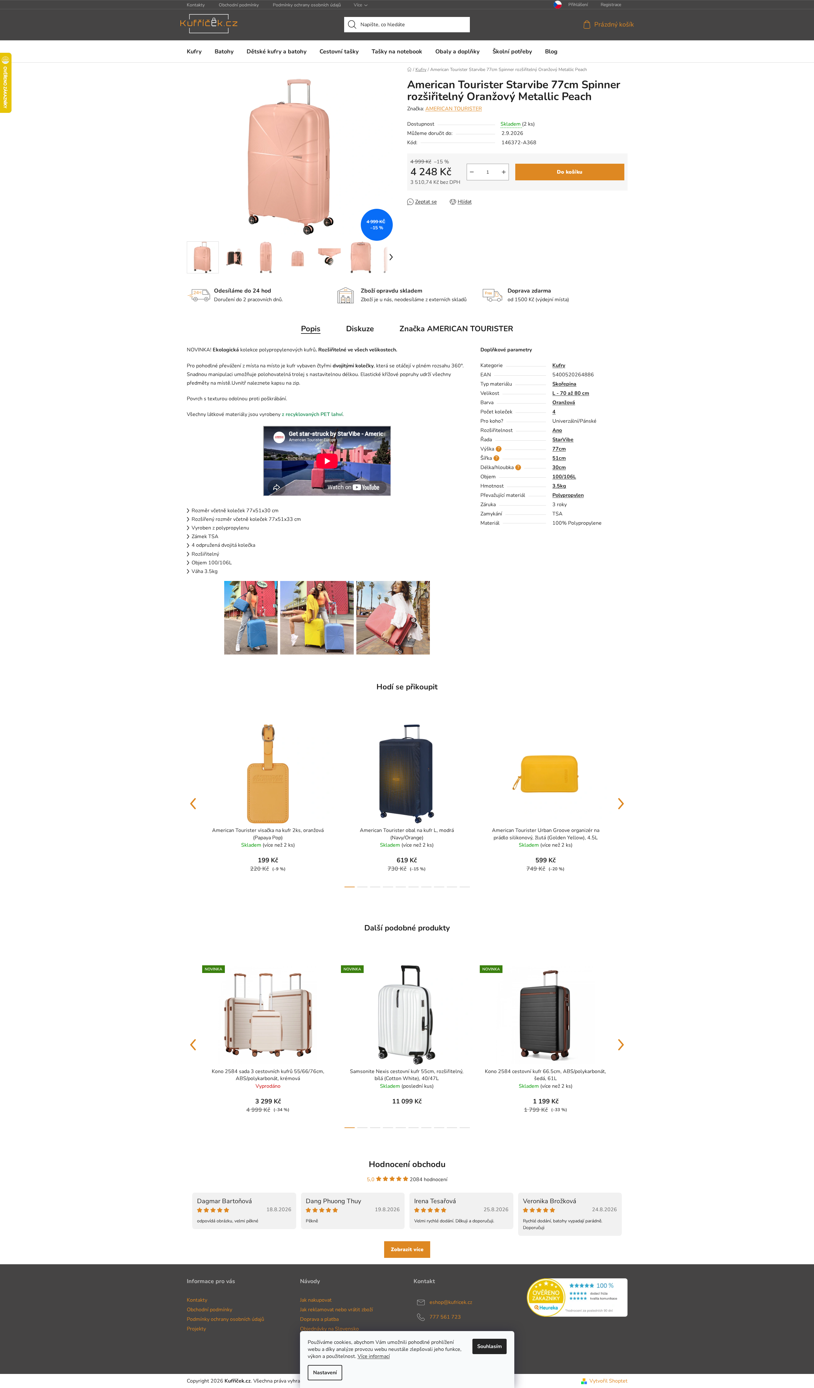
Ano (557, 430)
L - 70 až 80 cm (570, 393)
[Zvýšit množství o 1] (504, 172)
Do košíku (569, 172)
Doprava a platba (319, 1319)
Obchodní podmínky (239, 5)
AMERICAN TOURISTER (453, 108)
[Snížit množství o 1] (472, 172)
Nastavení (325, 1372)
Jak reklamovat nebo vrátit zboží (336, 1309)
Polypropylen (568, 495)
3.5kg (559, 486)
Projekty (196, 1328)
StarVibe (562, 439)
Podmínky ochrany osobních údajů (307, 5)
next (621, 803)
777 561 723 (445, 1317)
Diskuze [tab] (360, 329)
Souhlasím (489, 1346)
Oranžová (563, 402)
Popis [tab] (310, 329)
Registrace (611, 5)
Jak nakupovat (316, 1300)
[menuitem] (194, 51)
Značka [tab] (456, 329)
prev (193, 803)
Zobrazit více (407, 1249)
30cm (559, 467)
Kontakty (196, 5)
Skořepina (564, 384)
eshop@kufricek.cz (451, 1302)
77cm (559, 448)
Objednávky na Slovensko (329, 1328)
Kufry (558, 365)
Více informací (374, 1356)
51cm (559, 458)
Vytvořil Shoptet (608, 1380)
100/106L (564, 476)
